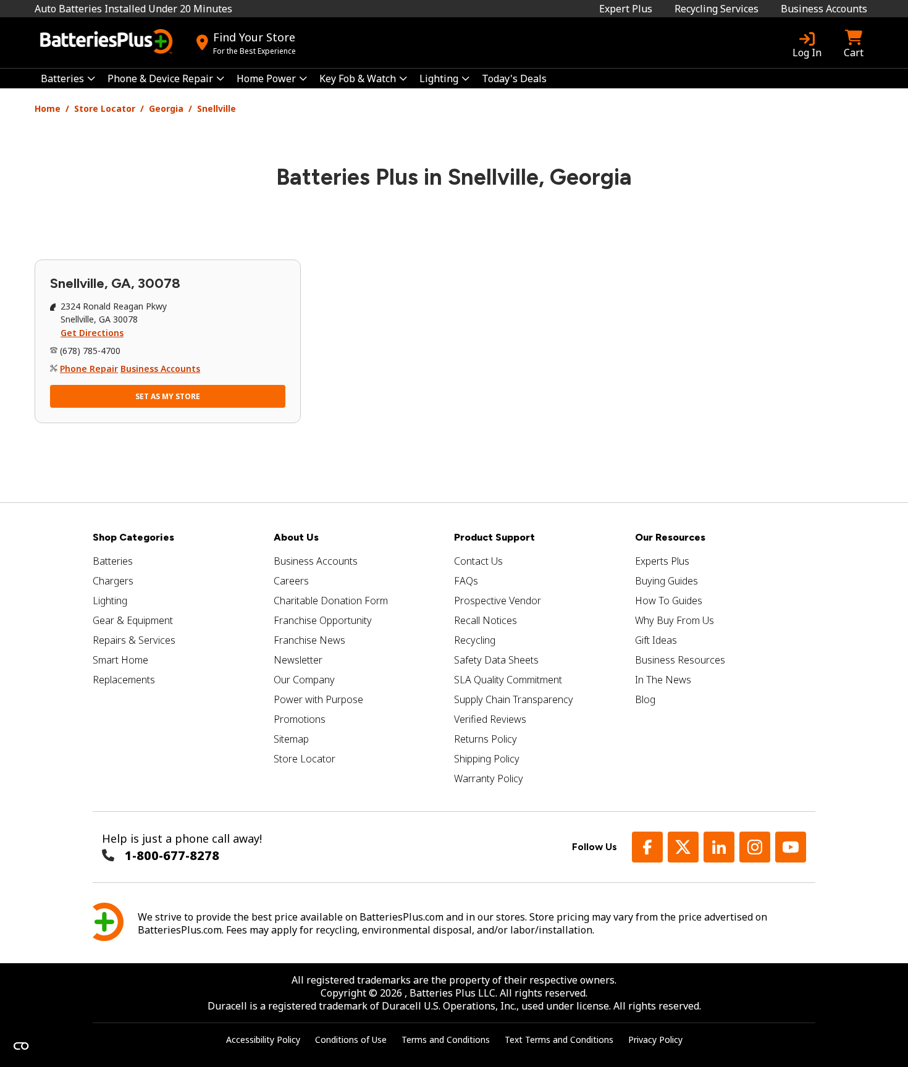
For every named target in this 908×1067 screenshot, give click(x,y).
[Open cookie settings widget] (21, 1046)
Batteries (113, 561)
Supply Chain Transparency (513, 699)
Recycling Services (717, 8)
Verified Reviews (490, 719)
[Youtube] (790, 847)
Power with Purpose (318, 699)
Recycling (474, 640)
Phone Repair (89, 368)
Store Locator (104, 108)
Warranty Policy (488, 778)
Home (48, 108)
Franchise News (309, 640)
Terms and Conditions (445, 1039)
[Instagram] (754, 847)
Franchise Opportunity (323, 620)
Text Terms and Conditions (559, 1039)
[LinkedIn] (719, 847)
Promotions (300, 719)
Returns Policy (485, 739)
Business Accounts (824, 8)
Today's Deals (514, 78)
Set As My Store (167, 396)
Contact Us (478, 561)
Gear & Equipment (133, 620)
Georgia (166, 108)
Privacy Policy (655, 1039)
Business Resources (680, 660)
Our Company (304, 679)
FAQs (466, 581)
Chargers (113, 581)
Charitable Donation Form (331, 600)
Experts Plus (662, 561)
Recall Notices (485, 620)
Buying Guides (666, 581)
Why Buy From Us (674, 620)
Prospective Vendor (497, 600)
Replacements (124, 679)
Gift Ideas (656, 640)
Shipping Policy (486, 758)
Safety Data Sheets (496, 660)
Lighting (110, 600)
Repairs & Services (134, 640)
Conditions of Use (351, 1039)
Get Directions (92, 333)
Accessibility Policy (263, 1039)
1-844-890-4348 (172, 855)
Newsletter (298, 660)
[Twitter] (683, 847)
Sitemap (291, 739)
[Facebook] (647, 847)
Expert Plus (625, 8)
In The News (663, 679)
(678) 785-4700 (90, 350)
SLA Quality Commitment (508, 679)
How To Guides (668, 600)
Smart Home (120, 660)
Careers (291, 581)
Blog (645, 699)
